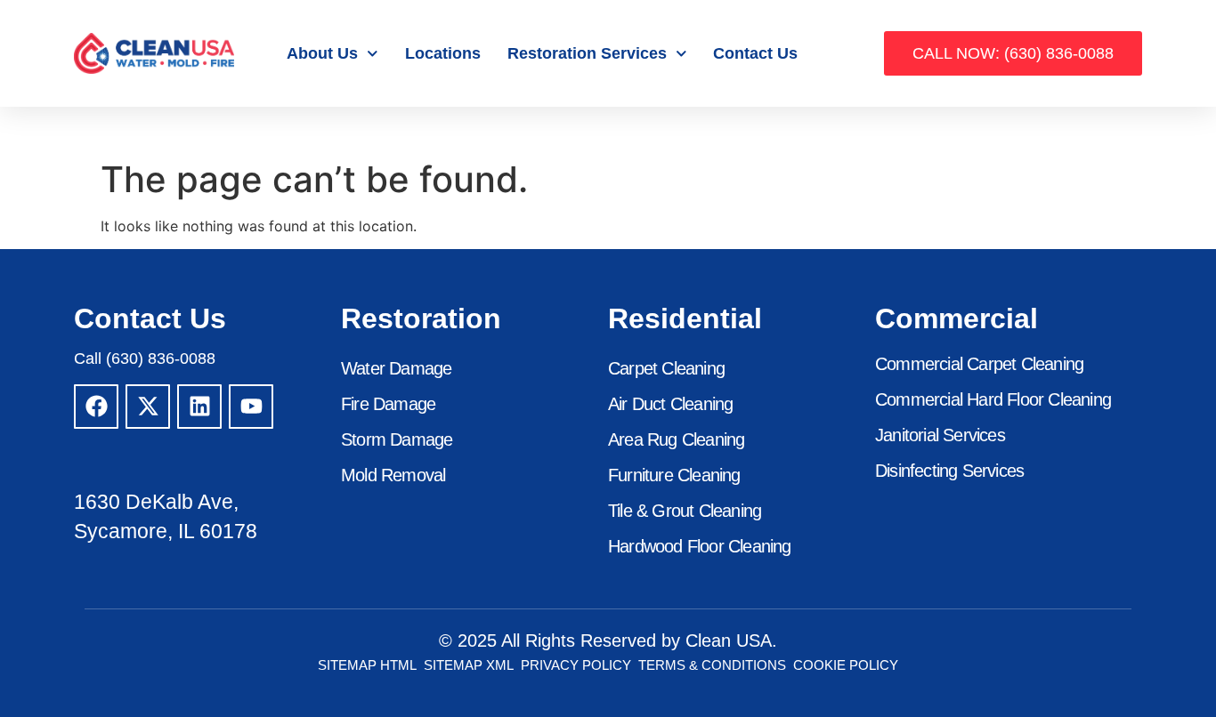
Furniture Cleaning (674, 475)
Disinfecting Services (949, 470)
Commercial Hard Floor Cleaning (993, 399)
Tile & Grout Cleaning (684, 510)
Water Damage (396, 368)
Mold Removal (393, 475)
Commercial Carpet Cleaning (979, 364)
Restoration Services (587, 53)
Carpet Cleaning (666, 368)
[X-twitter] (148, 406)
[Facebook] (96, 406)
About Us (322, 53)
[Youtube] (251, 406)
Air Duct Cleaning (670, 404)
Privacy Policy (576, 665)
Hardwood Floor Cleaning (699, 546)
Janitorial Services (940, 435)
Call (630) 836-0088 (144, 358)
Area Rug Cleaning (676, 439)
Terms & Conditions (712, 665)
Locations (443, 53)
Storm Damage (396, 439)
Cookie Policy (845, 665)
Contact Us (755, 53)
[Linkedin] (199, 406)
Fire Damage (388, 404)
